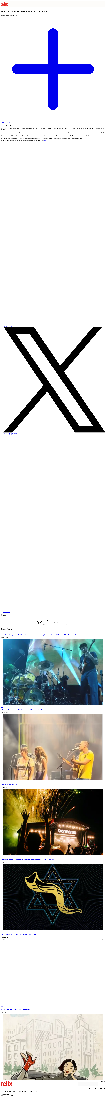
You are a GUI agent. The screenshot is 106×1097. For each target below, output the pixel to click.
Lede (13, 1095)
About (3, 1091)
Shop (85, 4)
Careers (23, 1091)
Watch (80, 4)
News (63, 4)
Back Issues (30, 1091)
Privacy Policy (9, 1091)
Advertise (17, 1091)
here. (45, 140)
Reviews (75, 4)
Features (68, 4)
